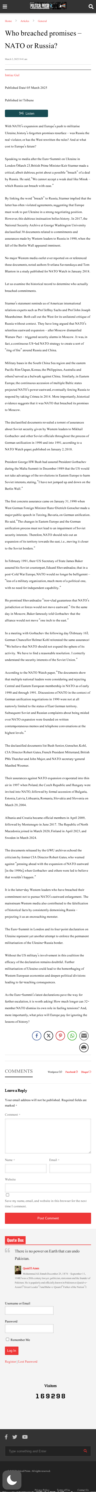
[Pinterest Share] (60, 1035)
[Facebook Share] (36, 1035)
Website (10, 1179)
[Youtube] (25, 1437)
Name (10, 1160)
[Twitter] (14, 1437)
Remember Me (20, 1340)
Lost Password (27, 1361)
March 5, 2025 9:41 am (16, 59)
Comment (12, 1114)
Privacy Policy (42, 1490)
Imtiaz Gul (12, 75)
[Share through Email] (84, 1035)
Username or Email (17, 1303)
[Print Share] (84, 1047)
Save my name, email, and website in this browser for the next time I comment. (46, 1203)
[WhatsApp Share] (72, 1035)
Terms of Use (63, 1490)
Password (11, 1321)
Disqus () (86, 1072)
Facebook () (71, 1072)
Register (10, 1361)
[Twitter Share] (48, 1035)
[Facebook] (6, 1437)
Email (54, 1160)
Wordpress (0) (55, 1072)
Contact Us (83, 1490)
